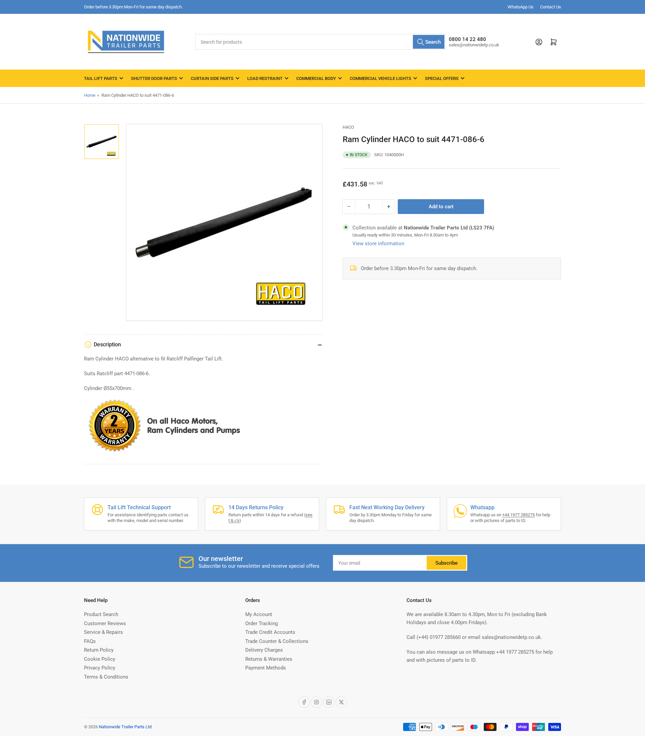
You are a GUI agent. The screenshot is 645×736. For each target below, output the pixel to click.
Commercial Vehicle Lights (380, 78)
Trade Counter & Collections (276, 641)
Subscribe (446, 563)
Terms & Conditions (106, 677)
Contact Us (550, 6)
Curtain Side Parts (212, 78)
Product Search (101, 614)
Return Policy (99, 650)
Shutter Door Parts (154, 78)
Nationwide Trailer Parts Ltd (125, 726)
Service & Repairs (103, 632)
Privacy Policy (99, 668)
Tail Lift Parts (100, 78)
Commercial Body (316, 78)
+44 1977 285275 (518, 514)
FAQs (90, 641)
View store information (378, 244)
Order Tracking (261, 623)
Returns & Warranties (268, 659)
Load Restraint (265, 78)
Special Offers (442, 78)
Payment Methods (265, 668)
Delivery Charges (264, 650)
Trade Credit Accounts (270, 632)
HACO (348, 127)
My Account (258, 614)
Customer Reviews (105, 623)
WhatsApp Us (520, 6)
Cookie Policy (99, 659)
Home (89, 95)
